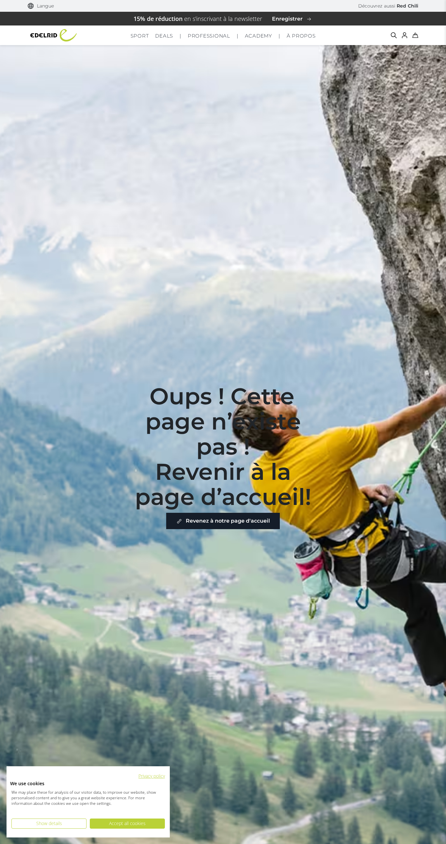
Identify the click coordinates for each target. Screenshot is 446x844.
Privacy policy (151, 776)
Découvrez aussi (388, 6)
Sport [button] (140, 36)
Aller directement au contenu (223, 4)
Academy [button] (258, 36)
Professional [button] (209, 36)
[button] (41, 6)
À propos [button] (301, 36)
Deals (164, 36)
